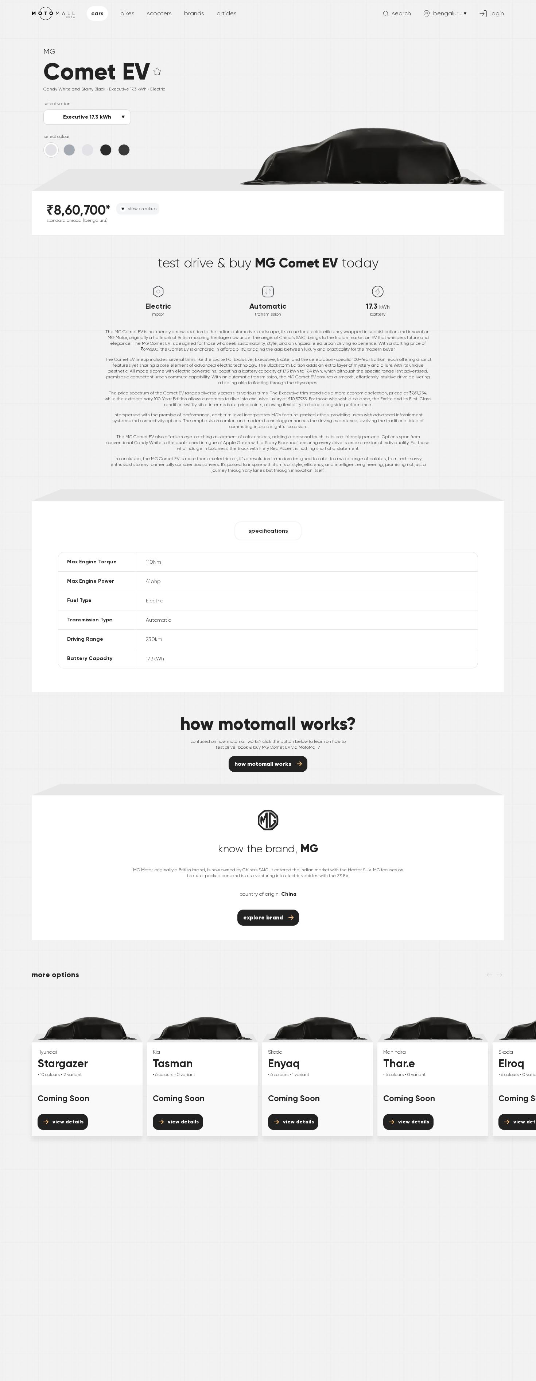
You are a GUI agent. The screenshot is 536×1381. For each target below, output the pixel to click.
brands (194, 13)
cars (97, 13)
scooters (159, 13)
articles (227, 13)
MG (49, 51)
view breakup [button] (142, 208)
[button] (157, 71)
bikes (127, 13)
